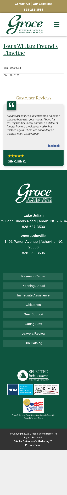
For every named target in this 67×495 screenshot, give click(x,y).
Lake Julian (34, 215)
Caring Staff (33, 324)
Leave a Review (33, 333)
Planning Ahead (33, 286)
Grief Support (33, 314)
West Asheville (33, 236)
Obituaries (33, 305)
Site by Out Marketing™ (33, 441)
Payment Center (33, 276)
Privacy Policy (33, 445)
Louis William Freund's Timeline (30, 50)
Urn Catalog (33, 343)
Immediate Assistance (33, 295)
